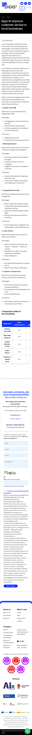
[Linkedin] (29, 3)
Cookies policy (20, 731)
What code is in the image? (12, 479)
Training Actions (8, 633)
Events (19, 613)
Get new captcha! (4, 477)
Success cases (21, 618)
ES (27, 8)
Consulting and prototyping (7, 636)
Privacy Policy (17, 556)
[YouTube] (21, 3)
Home (3, 17)
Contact (19, 621)
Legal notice (4, 731)
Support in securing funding (8, 641)
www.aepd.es (8, 578)
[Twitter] (25, 3)
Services (5, 630)
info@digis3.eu (15, 415)
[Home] (10, 6)
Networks (6, 618)
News (8, 17)
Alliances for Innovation (7, 646)
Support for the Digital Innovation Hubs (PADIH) (22, 632)
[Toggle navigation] (22, 8)
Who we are (6, 613)
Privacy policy (12, 731)
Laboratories (7, 615)
